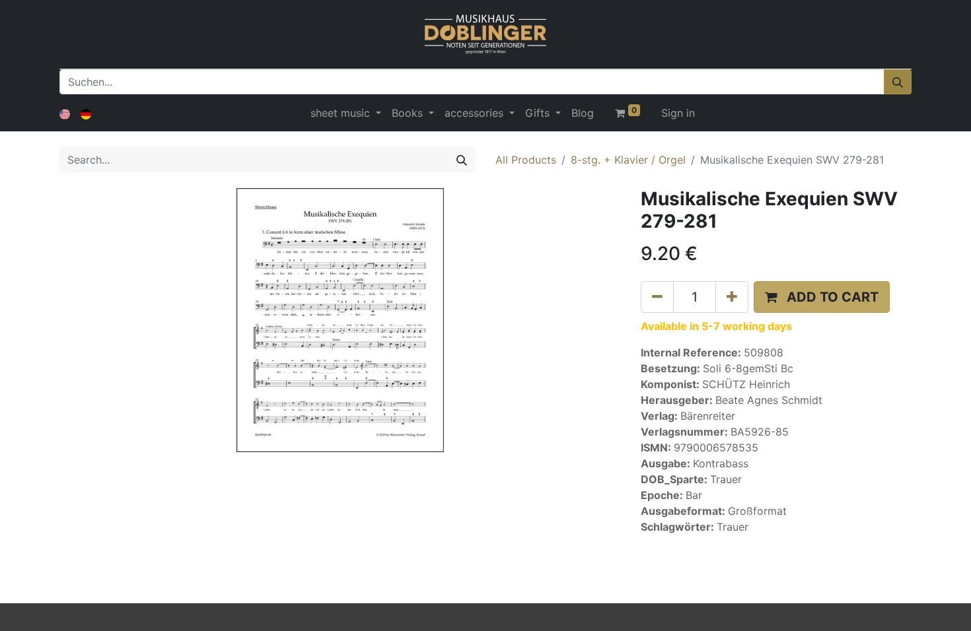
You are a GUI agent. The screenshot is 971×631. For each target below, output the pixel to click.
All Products (525, 159)
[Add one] (731, 297)
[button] (822, 297)
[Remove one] (657, 297)
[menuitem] (582, 113)
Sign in (678, 112)
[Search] (462, 159)
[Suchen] (898, 81)
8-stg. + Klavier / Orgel (628, 159)
